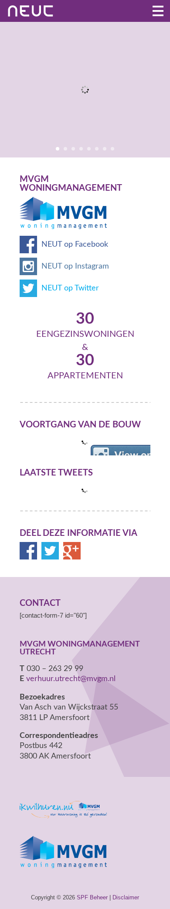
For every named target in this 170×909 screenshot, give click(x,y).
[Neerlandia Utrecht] (34, 11)
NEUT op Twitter (70, 288)
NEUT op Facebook (74, 244)
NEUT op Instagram (75, 266)
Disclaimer (125, 897)
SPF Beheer (92, 897)
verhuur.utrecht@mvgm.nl (71, 679)
